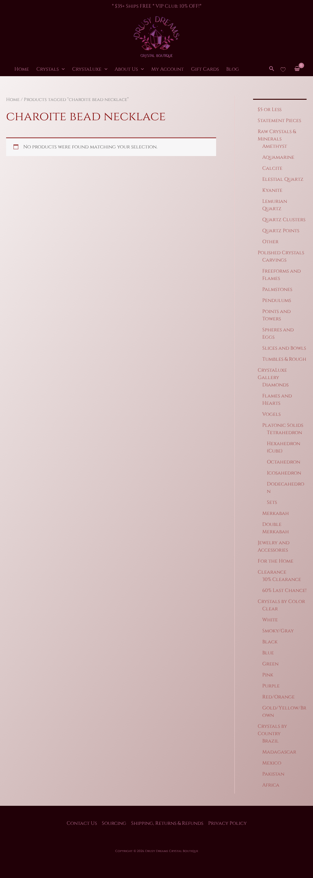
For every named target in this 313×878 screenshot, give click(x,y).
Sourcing (114, 823)
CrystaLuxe (86, 69)
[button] (62, 69)
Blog (232, 69)
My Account (167, 69)
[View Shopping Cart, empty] (297, 69)
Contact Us (82, 823)
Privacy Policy (227, 823)
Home (21, 69)
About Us (126, 69)
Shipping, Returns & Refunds (167, 823)
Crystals (47, 69)
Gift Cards (205, 69)
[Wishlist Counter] (283, 69)
